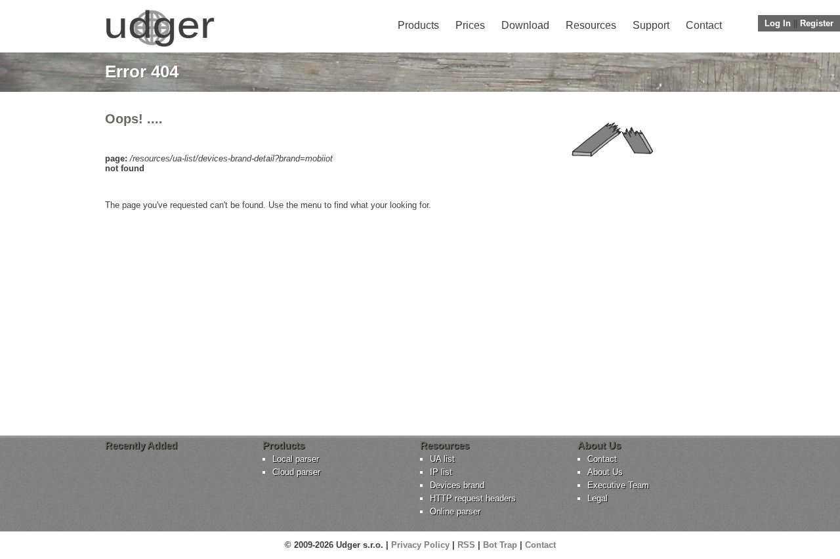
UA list (442, 459)
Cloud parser (296, 472)
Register (816, 23)
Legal (597, 498)
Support (651, 25)
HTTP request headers (473, 498)
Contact (704, 25)
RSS (466, 545)
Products (418, 25)
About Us (605, 472)
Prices (470, 25)
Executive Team (618, 485)
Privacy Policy (420, 545)
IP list (441, 472)
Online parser (455, 511)
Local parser (295, 459)
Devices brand (457, 485)
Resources (591, 25)
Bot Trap (500, 545)
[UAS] (160, 46)
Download (525, 25)
